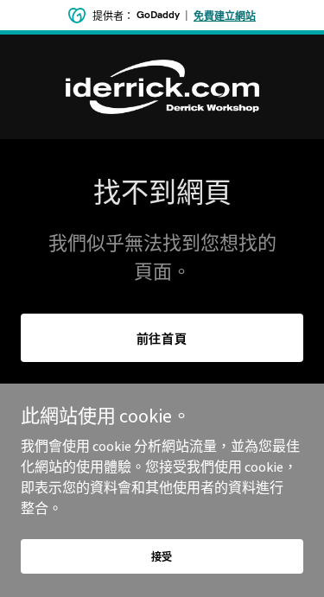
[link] (162, 86)
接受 (162, 556)
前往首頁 (162, 338)
